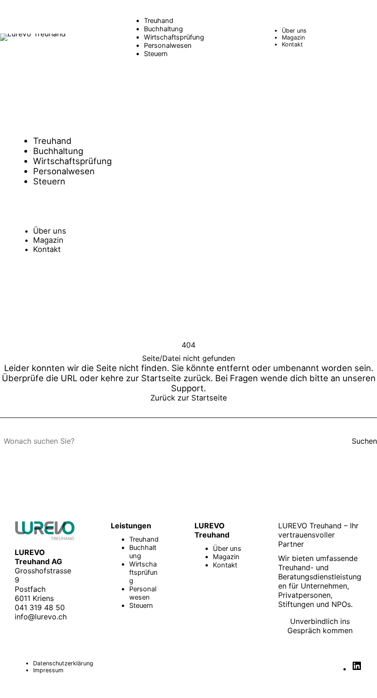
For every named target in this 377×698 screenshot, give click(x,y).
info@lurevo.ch (41, 616)
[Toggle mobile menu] (368, 37)
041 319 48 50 (40, 607)
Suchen (364, 441)
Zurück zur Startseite (188, 397)
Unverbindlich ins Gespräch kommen (320, 626)
